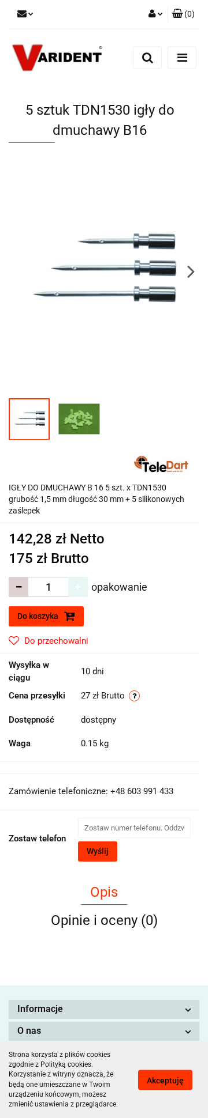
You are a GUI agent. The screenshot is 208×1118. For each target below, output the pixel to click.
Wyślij (98, 851)
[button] (104, 1009)
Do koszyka (38, 616)
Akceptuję (165, 1080)
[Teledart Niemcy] (160, 463)
